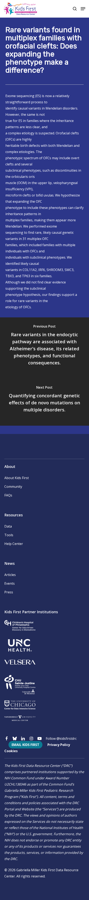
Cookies (11, 751)
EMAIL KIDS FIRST (25, 744)
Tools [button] (8, 535)
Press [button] (8, 592)
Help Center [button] (13, 543)
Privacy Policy (58, 744)
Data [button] (8, 526)
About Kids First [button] (16, 478)
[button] (83, 9)
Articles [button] (10, 574)
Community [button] (13, 486)
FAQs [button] (8, 495)
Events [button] (9, 583)
